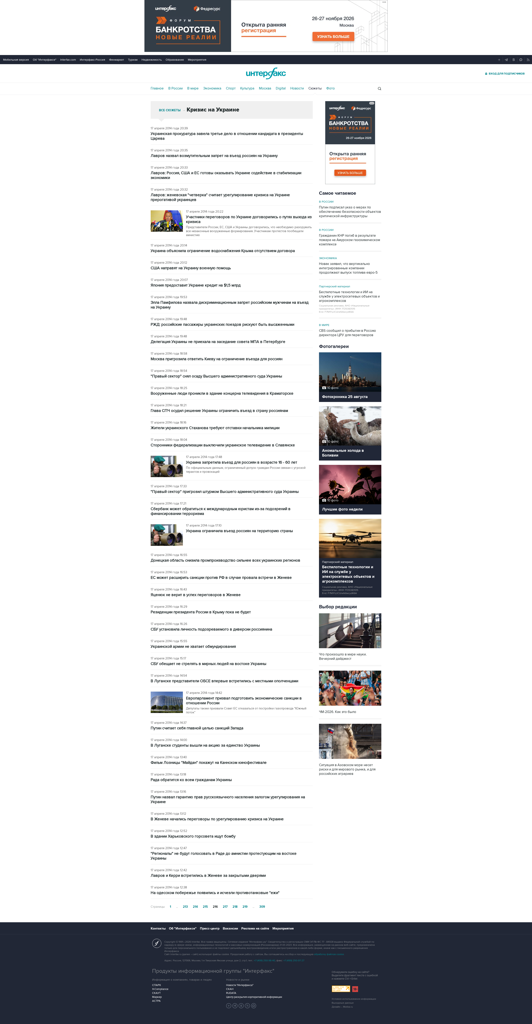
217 (225, 907)
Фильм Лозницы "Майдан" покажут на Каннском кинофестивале (209, 762)
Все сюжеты (170, 110)
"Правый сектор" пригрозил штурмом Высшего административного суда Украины (225, 491)
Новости (297, 88)
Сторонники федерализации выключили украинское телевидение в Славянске (223, 445)
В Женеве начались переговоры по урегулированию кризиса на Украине (217, 819)
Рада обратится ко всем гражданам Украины (191, 780)
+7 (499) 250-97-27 (293, 960)
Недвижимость (152, 59)
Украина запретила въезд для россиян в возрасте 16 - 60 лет (241, 462)
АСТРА (156, 1001)
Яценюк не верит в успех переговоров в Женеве (196, 595)
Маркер (157, 997)
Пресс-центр (209, 928)
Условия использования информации (354, 999)
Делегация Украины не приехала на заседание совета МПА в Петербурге (218, 341)
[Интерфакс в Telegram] (235, 1005)
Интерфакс (266, 73)
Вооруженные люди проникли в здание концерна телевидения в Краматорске (222, 393)
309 (262, 907)
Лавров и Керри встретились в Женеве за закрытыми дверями (208, 875)
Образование (175, 59)
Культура (247, 88)
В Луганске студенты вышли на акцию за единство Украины (205, 745)
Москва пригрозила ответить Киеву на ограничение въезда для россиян (216, 359)
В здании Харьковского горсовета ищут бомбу (193, 836)
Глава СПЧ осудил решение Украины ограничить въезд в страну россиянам (219, 410)
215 (205, 907)
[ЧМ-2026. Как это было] (350, 706)
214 (195, 907)
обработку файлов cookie (329, 954)
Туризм (133, 59)
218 (235, 907)
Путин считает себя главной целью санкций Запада (197, 728)
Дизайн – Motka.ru (342, 1006)
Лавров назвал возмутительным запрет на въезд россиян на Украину (214, 155)
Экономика (212, 88)
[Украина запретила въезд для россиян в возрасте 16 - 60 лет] (167, 467)
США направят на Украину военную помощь (191, 268)
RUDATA (231, 993)
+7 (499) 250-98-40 (264, 960)
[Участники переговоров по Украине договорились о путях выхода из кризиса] (167, 221)
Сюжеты (315, 88)
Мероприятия (197, 59)
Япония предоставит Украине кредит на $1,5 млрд (196, 285)
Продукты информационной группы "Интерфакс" (213, 971)
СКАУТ (156, 993)
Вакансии (230, 928)
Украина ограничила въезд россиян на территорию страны (239, 531)
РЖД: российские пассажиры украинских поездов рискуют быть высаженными (222, 324)
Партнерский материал (334, 286)
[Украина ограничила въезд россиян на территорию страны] (167, 535)
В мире (193, 88)
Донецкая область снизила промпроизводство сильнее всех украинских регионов (225, 560)
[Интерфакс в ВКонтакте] (241, 1005)
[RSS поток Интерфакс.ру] (247, 1005)
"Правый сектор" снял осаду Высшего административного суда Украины (216, 376)
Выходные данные (343, 1002)
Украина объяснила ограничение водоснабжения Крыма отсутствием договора (223, 251)
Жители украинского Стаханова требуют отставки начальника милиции (215, 428)
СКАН (229, 989)
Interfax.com (68, 59)
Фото (330, 88)
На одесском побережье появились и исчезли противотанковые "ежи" (215, 892)
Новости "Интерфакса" (239, 985)
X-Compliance (160, 989)
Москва (265, 88)
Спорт (231, 88)
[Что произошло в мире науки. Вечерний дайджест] (350, 648)
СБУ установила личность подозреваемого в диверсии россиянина (211, 629)
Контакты (158, 928)
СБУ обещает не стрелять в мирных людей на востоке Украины (208, 663)
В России (175, 88)
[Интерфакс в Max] (253, 1005)
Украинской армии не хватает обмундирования (193, 646)
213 (185, 907)
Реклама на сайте (255, 928)
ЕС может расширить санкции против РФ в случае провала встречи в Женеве (221, 577)
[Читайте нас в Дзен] (229, 1005)
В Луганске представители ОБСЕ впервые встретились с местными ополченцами (224, 681)
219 (245, 907)
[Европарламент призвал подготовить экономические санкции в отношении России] (167, 703)
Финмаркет (116, 59)
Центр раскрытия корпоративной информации (254, 997)
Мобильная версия (16, 59)
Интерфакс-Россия (92, 59)
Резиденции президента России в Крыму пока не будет (201, 612)
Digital (281, 88)
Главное (157, 88)
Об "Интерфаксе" (44, 59)
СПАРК (156, 985)
